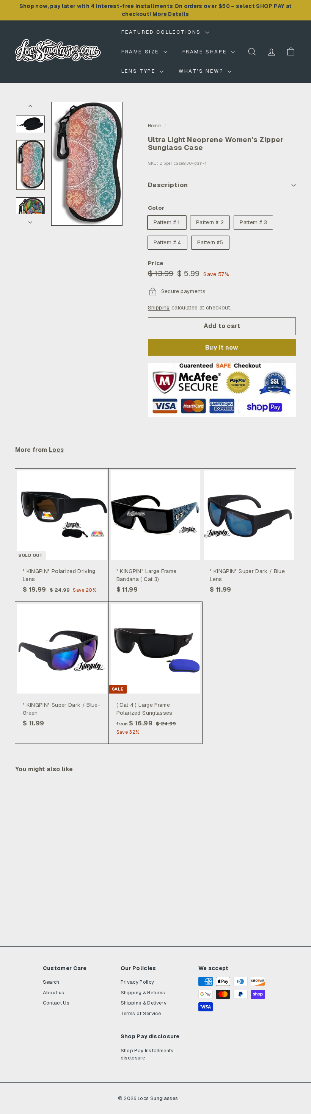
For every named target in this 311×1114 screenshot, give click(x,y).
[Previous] (30, 108)
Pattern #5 (210, 242)
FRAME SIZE (141, 51)
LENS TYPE (139, 71)
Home (154, 126)
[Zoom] (87, 164)
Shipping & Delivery (144, 1003)
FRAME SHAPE (205, 51)
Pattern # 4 (167, 242)
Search (51, 982)
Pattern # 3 (253, 222)
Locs (56, 450)
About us (53, 992)
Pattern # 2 (210, 222)
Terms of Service (141, 1013)
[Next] (30, 220)
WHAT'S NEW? (202, 71)
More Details (170, 14)
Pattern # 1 (167, 222)
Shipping (159, 307)
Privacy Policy (137, 982)
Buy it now (222, 348)
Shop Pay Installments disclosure (147, 1054)
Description (168, 185)
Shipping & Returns (143, 992)
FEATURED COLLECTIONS (162, 32)
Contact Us (56, 1003)
